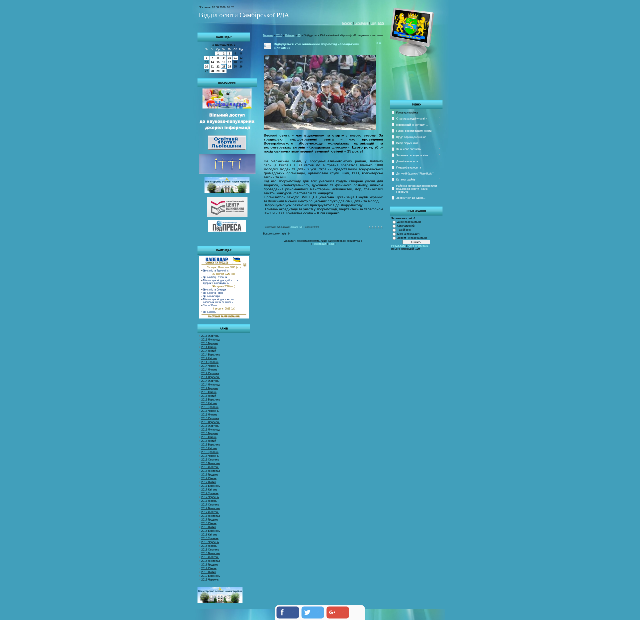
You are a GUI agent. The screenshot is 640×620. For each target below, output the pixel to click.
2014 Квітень (209, 358)
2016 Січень (208, 437)
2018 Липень (209, 545)
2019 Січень (208, 568)
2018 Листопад (210, 560)
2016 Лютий (208, 440)
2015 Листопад (210, 429)
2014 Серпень (210, 373)
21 (212, 66)
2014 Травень (209, 362)
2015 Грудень (209, 433)
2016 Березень (210, 444)
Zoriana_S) (296, 227)
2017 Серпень (210, 504)
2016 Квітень (209, 448)
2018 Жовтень (210, 557)
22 (218, 66)
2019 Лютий (208, 572)
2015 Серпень (210, 418)
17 (229, 62)
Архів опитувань (418, 245)
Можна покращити (408, 233)
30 (223, 71)
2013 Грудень (209, 343)
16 (223, 62)
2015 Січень (208, 392)
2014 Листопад (210, 384)
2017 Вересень (210, 508)
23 (223, 66)
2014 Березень (210, 354)
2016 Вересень (210, 463)
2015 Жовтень (210, 425)
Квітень (289, 35)
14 (212, 62)
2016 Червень (210, 455)
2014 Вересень (210, 377)
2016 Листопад (210, 470)
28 (212, 71)
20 (206, 66)
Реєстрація (361, 23)
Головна (347, 23)
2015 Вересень (210, 422)
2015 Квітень (209, 403)
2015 (279, 35)
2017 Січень (208, 478)
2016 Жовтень (210, 467)
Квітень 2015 (223, 45)
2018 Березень (210, 530)
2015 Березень (210, 399)
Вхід (373, 23)
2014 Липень (209, 369)
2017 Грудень (209, 519)
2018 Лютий (208, 527)
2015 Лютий (208, 395)
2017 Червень (210, 497)
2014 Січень (208, 347)
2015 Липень (209, 414)
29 (218, 71)
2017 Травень (209, 493)
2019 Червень (210, 579)
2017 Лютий (208, 482)
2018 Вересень (210, 553)
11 (235, 57)
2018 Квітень (209, 534)
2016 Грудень (209, 474)
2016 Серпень (210, 459)
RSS (381, 23)
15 (218, 62)
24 (229, 66)
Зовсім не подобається (412, 237)
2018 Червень (210, 542)
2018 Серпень (210, 549)
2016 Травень (209, 452)
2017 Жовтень (210, 512)
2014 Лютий (208, 350)
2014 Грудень (209, 388)
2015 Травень (209, 407)
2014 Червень (210, 365)
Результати (398, 245)
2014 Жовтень (210, 380)
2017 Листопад (210, 515)
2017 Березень (210, 485)
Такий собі (403, 229)
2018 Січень (208, 523)
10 (229, 57)
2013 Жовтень (210, 335)
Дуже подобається (409, 221)
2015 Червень (210, 410)
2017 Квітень (209, 489)
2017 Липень (209, 500)
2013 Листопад (210, 339)
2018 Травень (209, 538)
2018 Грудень (209, 564)
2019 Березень (210, 575)
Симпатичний (405, 225)
